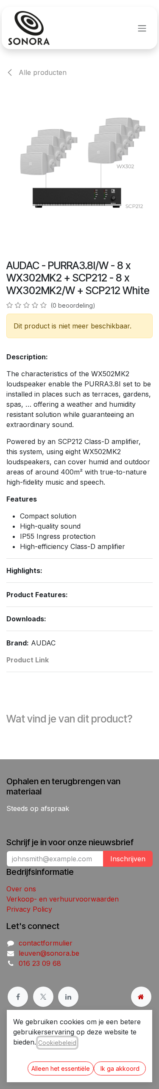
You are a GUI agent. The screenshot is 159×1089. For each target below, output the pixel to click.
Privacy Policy (29, 909)
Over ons (21, 889)
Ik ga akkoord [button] (119, 1068)
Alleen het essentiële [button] (60, 1068)
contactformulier (46, 943)
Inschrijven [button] (127, 859)
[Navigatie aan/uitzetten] (142, 28)
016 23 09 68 (40, 963)
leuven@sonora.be (49, 953)
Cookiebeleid (57, 1042)
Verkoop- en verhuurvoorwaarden (62, 899)
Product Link (27, 660)
